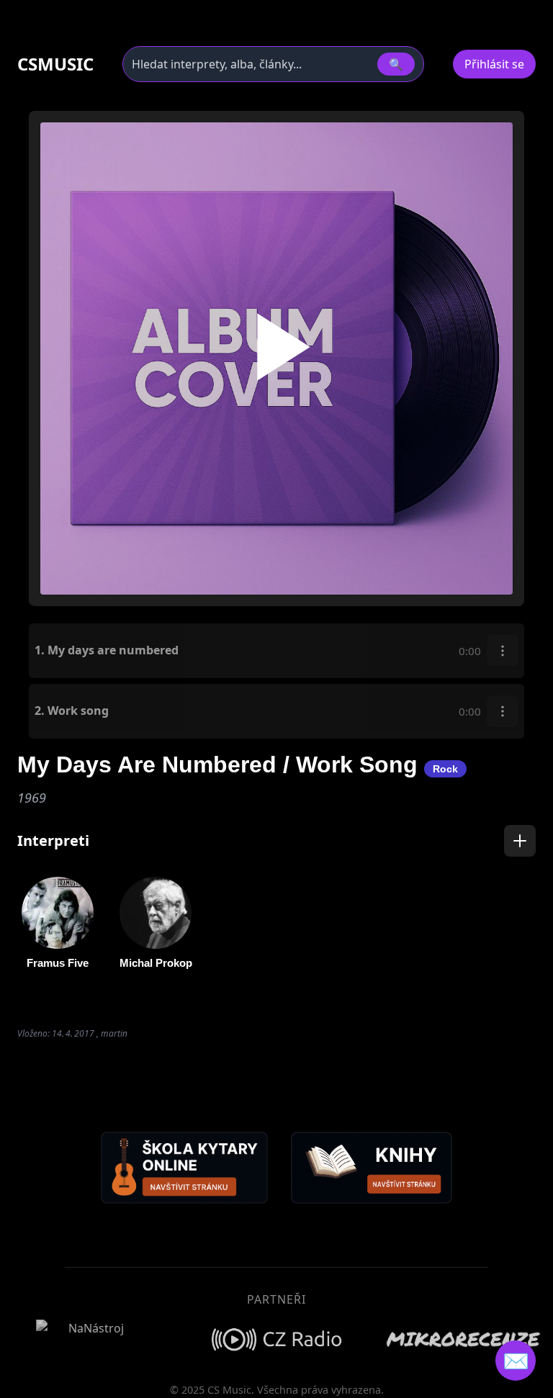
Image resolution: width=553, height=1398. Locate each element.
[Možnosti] (502, 651)
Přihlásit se (494, 64)
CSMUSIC (55, 64)
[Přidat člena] (520, 841)
